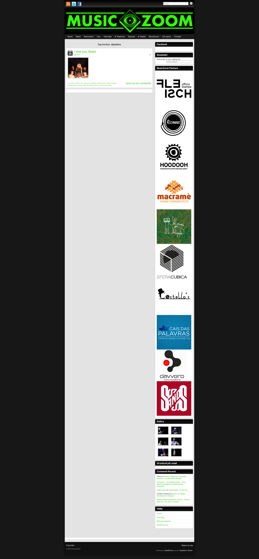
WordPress (169, 550)
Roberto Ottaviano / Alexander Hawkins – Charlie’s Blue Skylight (171, 477)
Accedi (159, 514)
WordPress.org (162, 525)
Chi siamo (166, 36)
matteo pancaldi (111, 83)
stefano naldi (82, 85)
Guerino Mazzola (163, 500)
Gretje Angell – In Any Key (178, 490)
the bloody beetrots (93, 85)
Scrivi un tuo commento (138, 83)
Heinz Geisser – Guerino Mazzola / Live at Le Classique (173, 501)
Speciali (131, 36)
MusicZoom (154, 36)
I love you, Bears (85, 51)
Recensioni (88, 36)
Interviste (108, 36)
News (78, 36)
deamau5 (87, 83)
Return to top (187, 545)
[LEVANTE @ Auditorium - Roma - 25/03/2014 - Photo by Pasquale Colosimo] (176, 457)
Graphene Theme (186, 550)
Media (143, 36)
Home (70, 36)
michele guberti (72, 85)
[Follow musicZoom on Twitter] (74, 4)
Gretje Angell (161, 490)
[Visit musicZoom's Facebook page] (79, 4)
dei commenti (163, 521)
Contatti (177, 36)
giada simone (101, 83)
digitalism (94, 83)
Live (98, 36)
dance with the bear (77, 83)
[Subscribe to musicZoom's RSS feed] (68, 4)
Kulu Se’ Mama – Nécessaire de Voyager (171, 495)
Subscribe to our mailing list (168, 59)
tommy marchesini (105, 85)
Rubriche (121, 36)
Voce (160, 517)
